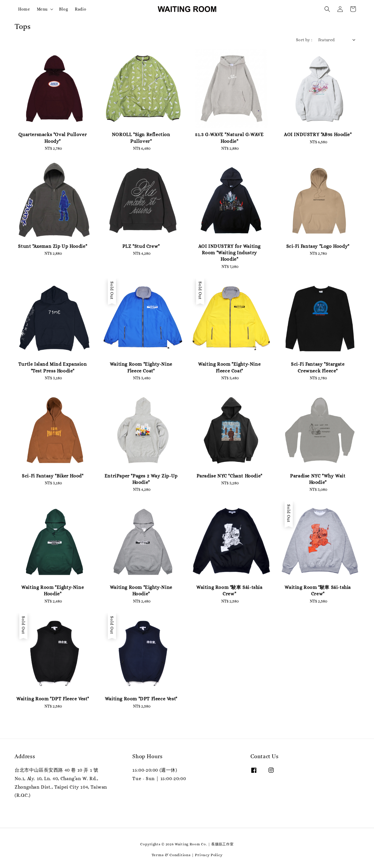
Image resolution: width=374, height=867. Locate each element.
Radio (80, 9)
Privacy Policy (208, 855)
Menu (42, 9)
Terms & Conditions (171, 855)
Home (24, 9)
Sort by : (304, 39)
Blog (63, 9)
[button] (327, 9)
